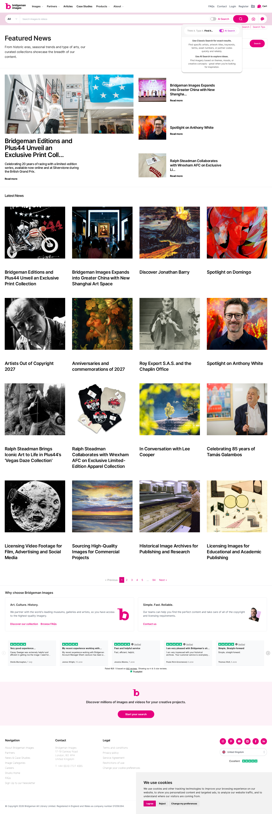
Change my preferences (184, 803)
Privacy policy (111, 752)
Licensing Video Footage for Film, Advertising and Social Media (33, 551)
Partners (10, 752)
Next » (163, 579)
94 (154, 579)
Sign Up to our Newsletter (20, 783)
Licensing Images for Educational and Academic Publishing (234, 551)
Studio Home (12, 772)
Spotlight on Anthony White (235, 363)
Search (257, 43)
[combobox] (134, 19)
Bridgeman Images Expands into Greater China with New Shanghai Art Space (101, 277)
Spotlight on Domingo (229, 272)
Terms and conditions (115, 747)
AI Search (223, 18)
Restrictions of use (113, 762)
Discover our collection (24, 623)
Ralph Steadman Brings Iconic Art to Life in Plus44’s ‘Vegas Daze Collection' (33, 454)
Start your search (136, 714)
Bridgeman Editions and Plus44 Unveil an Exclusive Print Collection (32, 277)
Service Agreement (114, 757)
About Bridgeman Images (19, 747)
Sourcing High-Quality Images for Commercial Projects (95, 551)
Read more (11, 178)
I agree (149, 803)
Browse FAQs (49, 623)
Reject (162, 803)
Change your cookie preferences (121, 767)
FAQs (8, 777)
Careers (9, 767)
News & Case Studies (17, 757)
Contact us (149, 623)
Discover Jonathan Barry (164, 272)
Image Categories (15, 762)
